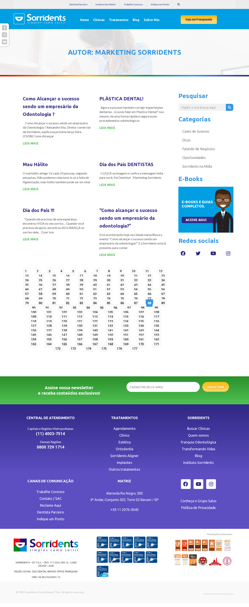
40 (96, 284)
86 (123, 302)
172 (58, 347)
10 (134, 270)
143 (142, 329)
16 (68, 275)
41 (109, 284)
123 (111, 320)
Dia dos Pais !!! (38, 210)
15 (55, 275)
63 (109, 293)
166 (80, 343)
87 (136, 302)
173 (74, 347)
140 (96, 329)
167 (96, 343)
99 (157, 307)
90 (34, 307)
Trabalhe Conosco (133, 4)
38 (68, 284)
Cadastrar (215, 386)
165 (65, 343)
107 (142, 311)
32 (136, 279)
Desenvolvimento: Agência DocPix (218, 594)
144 (157, 329)
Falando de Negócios (198, 149)
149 (96, 334)
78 (164, 297)
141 (111, 329)
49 (68, 288)
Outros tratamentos (124, 469)
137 (49, 329)
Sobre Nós (152, 20)
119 (49, 320)
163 (34, 343)
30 (109, 279)
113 (96, 316)
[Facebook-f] (4, 27)
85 (109, 302)
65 (136, 293)
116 (142, 316)
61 (82, 293)
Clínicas (99, 20)
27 (68, 279)
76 (136, 297)
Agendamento (124, 428)
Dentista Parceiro (78, 4)
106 (126, 311)
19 (109, 275)
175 (105, 347)
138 (65, 329)
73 (96, 297)
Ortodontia (124, 449)
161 (142, 338)
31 (123, 279)
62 (96, 293)
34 (164, 279)
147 (65, 334)
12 (161, 270)
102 (65, 311)
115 (126, 316)
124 (126, 320)
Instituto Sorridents (106, 4)
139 (80, 329)
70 (55, 297)
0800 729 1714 (50, 447)
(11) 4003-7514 (50, 433)
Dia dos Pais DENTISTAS (126, 164)
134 (142, 325)
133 (126, 325)
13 (28, 275)
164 (49, 343)
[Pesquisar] (229, 107)
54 (136, 288)
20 (123, 275)
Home (84, 20)
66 (150, 293)
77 (150, 297)
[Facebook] (183, 253)
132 (111, 325)
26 (55, 279)
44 (150, 284)
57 (28, 293)
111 (65, 316)
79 (28, 302)
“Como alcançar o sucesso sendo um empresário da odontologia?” (128, 218)
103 (80, 311)
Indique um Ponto (160, 4)
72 (82, 297)
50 (82, 288)
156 (65, 338)
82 (68, 302)
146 (49, 334)
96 (116, 307)
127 (34, 325)
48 (55, 288)
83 (82, 302)
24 (28, 279)
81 (55, 302)
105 (111, 311)
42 (123, 284)
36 (41, 284)
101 (49, 311)
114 (111, 316)
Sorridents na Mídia (197, 166)
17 (82, 275)
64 (123, 293)
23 (164, 275)
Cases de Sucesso (195, 131)
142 (126, 329)
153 (157, 334)
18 (96, 275)
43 (136, 284)
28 (82, 279)
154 (34, 338)
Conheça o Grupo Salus (198, 501)
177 (135, 347)
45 (164, 284)
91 (48, 307)
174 (89, 347)
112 (80, 316)
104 (96, 311)
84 (96, 302)
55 (150, 288)
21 (136, 275)
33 (150, 279)
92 (62, 307)
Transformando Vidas (198, 449)
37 (55, 284)
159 (111, 338)
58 (41, 293)
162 (157, 338)
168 (111, 343)
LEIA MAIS (31, 143)
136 (34, 329)
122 (96, 320)
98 (143, 307)
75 (123, 297)
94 (89, 307)
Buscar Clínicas (198, 428)
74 (109, 297)
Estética (124, 442)
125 (142, 320)
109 (34, 316)
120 (65, 320)
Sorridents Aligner (124, 456)
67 (164, 293)
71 (68, 297)
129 (65, 325)
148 (80, 334)
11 (148, 270)
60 (68, 293)
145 (34, 334)
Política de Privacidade (198, 508)
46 (28, 288)
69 (41, 297)
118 (34, 320)
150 (111, 334)
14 (41, 275)
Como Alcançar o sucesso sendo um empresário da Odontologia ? (51, 106)
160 (126, 338)
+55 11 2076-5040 (124, 510)
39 (82, 284)
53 (123, 288)
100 (34, 311)
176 (120, 347)
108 (157, 311)
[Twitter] (198, 253)
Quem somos (198, 435)
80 (41, 302)
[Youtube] (213, 253)
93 (75, 307)
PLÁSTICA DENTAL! (121, 98)
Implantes (124, 462)
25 (41, 279)
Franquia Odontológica (198, 442)
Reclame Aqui (50, 505)
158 (96, 338)
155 (49, 338)
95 (102, 307)
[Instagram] (228, 253)
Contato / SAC (50, 498)
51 (96, 288)
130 (80, 325)
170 (142, 343)
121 (80, 320)
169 (126, 343)
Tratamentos (118, 20)
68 (28, 297)
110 (49, 316)
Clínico (124, 435)
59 (55, 293)
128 (49, 325)
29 (96, 279)
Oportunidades (194, 157)
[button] (199, 19)
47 (41, 288)
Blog (136, 20)
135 (157, 325)
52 (109, 288)
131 (96, 325)
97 (130, 307)
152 (142, 334)
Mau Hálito (35, 164)
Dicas (186, 140)
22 (150, 275)
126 (157, 320)
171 (157, 343)
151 (126, 334)
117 (157, 316)
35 (28, 284)
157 (80, 338)
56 (164, 288)
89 (164, 302)
